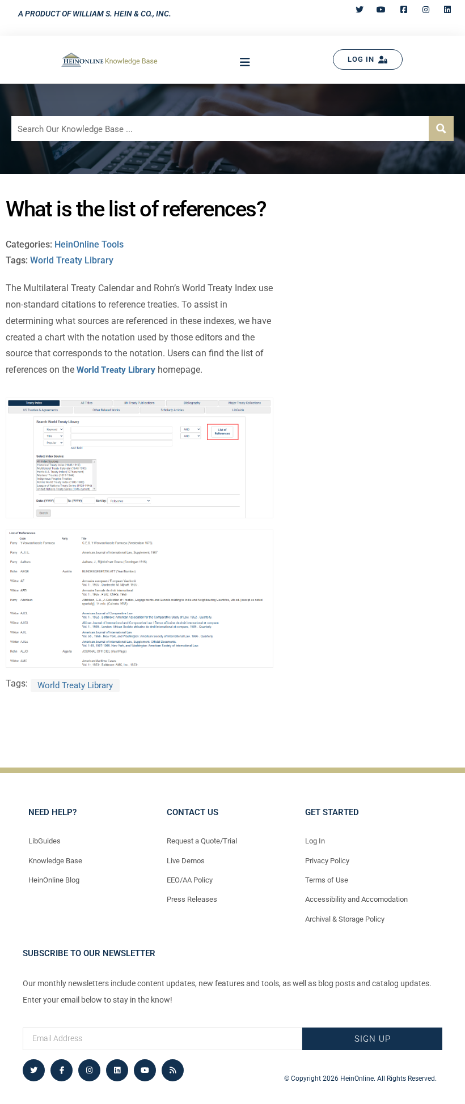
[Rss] (173, 1070)
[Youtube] (145, 1070)
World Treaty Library (71, 260)
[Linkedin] (117, 1070)
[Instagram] (89, 1070)
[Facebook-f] (61, 1070)
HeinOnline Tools (89, 244)
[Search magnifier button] (441, 128)
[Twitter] (34, 1070)
